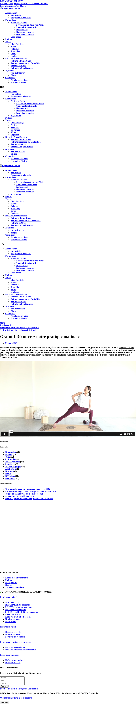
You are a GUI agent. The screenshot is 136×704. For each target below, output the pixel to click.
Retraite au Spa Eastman (22, 68)
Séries (13, 54)
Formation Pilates (19, 82)
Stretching (15, 51)
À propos (9, 70)
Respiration (10, 452)
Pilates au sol (21, 30)
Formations (10, 20)
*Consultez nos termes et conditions (16, 698)
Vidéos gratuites (12, 462)
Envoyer (4, 686)
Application (10, 469)
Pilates (13, 46)
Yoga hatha (16, 37)
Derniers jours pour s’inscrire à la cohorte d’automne (24, 3)
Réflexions (10, 476)
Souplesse (9, 464)
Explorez (15, 56)
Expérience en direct (9, 655)
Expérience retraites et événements (15, 642)
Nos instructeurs (18, 73)
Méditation (10, 478)
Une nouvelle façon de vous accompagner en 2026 (27, 489)
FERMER (4, 703)
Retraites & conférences (16, 58)
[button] (68, 87)
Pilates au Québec (19, 22)
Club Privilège (17, 44)
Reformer (15, 49)
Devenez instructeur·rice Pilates (30, 25)
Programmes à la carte (21, 18)
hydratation (10, 459)
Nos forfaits (16, 15)
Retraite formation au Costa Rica (26, 63)
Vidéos (8, 42)
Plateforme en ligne (19, 80)
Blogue (14, 75)
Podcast (8, 39)
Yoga (7, 457)
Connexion (10, 77)
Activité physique (13, 466)
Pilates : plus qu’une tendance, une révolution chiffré (29, 498)
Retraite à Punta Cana (21, 61)
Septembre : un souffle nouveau (19, 496)
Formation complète (25, 34)
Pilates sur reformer (25, 32)
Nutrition (9, 471)
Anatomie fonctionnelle (26, 27)
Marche (8, 454)
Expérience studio (8, 627)
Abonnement (11, 13)
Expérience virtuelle (9, 597)
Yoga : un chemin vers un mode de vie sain (24, 494)
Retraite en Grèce (18, 65)
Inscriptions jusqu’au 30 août (13, 6)
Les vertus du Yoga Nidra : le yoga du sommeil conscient (30, 491)
